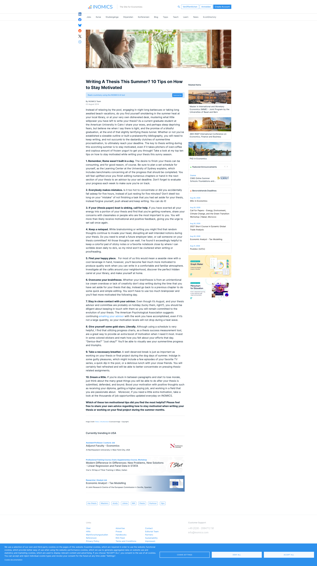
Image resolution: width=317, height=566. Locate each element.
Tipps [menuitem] (165, 17)
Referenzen (91, 538)
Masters (104, 503)
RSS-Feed (120, 538)
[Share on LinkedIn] (79, 14)
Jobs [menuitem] (89, 17)
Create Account (222, 6)
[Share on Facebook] (79, 19)
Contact (149, 528)
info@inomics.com (198, 532)
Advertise (120, 528)
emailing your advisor (111, 316)
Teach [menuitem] (175, 17)
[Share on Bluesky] (79, 25)
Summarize (177, 95)
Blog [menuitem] (156, 17)
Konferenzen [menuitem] (143, 17)
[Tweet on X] (79, 36)
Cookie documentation (13, 560)
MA (133, 503)
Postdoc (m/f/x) (197, 249)
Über (88, 528)
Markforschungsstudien (97, 535)
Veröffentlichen (190, 6)
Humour (153, 503)
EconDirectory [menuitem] (209, 17)
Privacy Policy (92, 541)
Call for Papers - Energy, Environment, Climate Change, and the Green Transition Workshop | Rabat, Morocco (209, 213)
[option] (210, 177)
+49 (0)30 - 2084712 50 (201, 528)
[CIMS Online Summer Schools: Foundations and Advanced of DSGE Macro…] (223, 178)
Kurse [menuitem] (98, 17)
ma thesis (92, 503)
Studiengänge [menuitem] (112, 17)
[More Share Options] (79, 41)
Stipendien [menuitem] (128, 17)
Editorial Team (152, 531)
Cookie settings (184, 555)
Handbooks (121, 535)
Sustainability (151, 538)
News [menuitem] (195, 17)
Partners (149, 535)
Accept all (289, 555)
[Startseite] (100, 7)
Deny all (237, 555)
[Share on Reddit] (79, 30)
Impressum (150, 541)
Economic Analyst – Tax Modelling (206, 239)
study (115, 503)
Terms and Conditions (126, 541)
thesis (142, 503)
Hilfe (88, 531)
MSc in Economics (198, 201)
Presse (119, 531)
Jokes (125, 503)
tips (162, 503)
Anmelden (206, 6)
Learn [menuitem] (185, 17)
